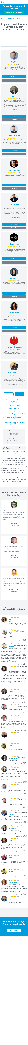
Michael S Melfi (14, 170)
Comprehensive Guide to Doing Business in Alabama (14, 416)
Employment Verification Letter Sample (14, 399)
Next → (19, 394)
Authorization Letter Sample (14, 405)
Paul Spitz (14, 96)
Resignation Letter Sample (14, 408)
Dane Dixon (14, 244)
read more (17, 69)
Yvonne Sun (14, 278)
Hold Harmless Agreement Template (14, 404)
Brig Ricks (14, 62)
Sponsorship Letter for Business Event (14, 407)
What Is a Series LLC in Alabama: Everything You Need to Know (14, 423)
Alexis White (14, 313)
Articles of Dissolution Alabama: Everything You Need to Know (14, 414)
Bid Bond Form (14, 401)
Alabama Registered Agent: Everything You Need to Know (14, 427)
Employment (4, 39)
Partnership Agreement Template (14, 402)
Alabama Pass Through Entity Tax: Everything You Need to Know (14, 420)
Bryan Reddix (14, 204)
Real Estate (3, 45)
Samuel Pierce (14, 136)
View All (9, 394)
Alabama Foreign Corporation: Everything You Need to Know (14, 418)
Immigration (3, 42)
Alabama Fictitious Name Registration (14, 424)
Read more (14, 661)
